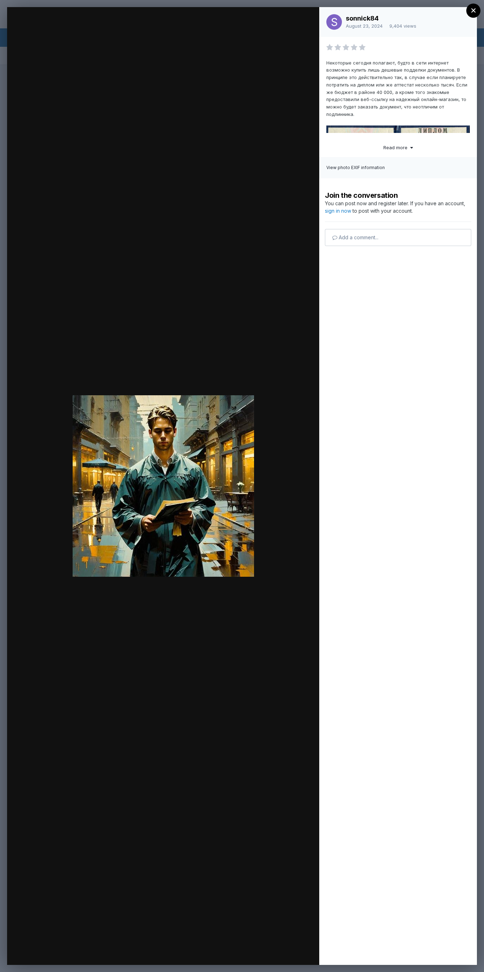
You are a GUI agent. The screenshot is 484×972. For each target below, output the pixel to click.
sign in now (338, 211)
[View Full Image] (307, 20)
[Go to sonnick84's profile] (334, 22)
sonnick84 (362, 18)
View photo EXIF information (355, 167)
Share (295, 952)
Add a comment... (357, 237)
